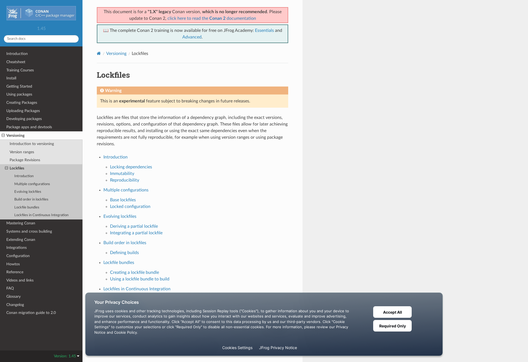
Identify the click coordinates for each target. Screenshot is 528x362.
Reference (14, 272)
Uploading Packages (23, 111)
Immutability (122, 173)
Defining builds (124, 252)
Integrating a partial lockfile (136, 233)
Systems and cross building (29, 231)
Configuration (18, 256)
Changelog (15, 305)
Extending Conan (20, 240)
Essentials (264, 30)
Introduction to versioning (32, 144)
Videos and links (20, 280)
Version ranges (22, 152)
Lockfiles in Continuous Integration (41, 215)
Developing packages (24, 119)
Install (11, 78)
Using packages (19, 94)
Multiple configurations (32, 184)
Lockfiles (17, 168)
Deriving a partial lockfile (134, 226)
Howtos (13, 264)
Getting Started (19, 86)
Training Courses (20, 70)
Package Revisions (25, 160)
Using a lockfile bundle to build (139, 279)
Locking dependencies (131, 167)
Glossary (13, 296)
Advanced (192, 37)
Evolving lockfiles (27, 192)
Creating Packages (21, 103)
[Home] (99, 53)
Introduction (17, 54)
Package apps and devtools (29, 127)
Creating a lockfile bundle (134, 272)
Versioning (15, 135)
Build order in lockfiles (31, 199)
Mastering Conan (20, 223)
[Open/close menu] (3, 135)
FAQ (10, 288)
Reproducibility (124, 180)
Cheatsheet (15, 62)
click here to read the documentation (211, 18)
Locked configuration (130, 206)
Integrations (16, 248)
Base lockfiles (123, 200)
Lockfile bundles (26, 207)
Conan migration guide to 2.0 (31, 313)
